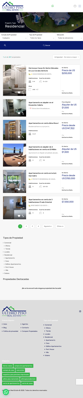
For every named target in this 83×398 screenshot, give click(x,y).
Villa (6, 270)
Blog (4, 327)
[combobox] (14, 38)
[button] (6, 392)
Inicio (5, 324)
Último (59, 226)
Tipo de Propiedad (35, 35)
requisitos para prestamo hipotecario (16, 375)
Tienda (7, 249)
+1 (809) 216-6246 (63, 6)
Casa (7, 261)
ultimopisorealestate (28, 379)
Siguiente (47, 226)
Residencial (8, 255)
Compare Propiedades (29, 331)
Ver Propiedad (15, 89)
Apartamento (10, 258)
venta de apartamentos (11, 383)
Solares (6, 273)
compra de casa (8, 370)
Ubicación (60, 35)
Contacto (25, 327)
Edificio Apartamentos (13, 264)
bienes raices (7, 366)
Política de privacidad (10, 331)
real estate (20, 370)
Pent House (9, 267)
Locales (7, 252)
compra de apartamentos (23, 366)
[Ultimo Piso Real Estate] (12, 10)
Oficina (7, 246)
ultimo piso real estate (11, 379)
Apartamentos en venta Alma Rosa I (44, 123)
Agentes (25, 324)
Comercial (7, 243)
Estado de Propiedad (9, 35)
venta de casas (27, 383)
